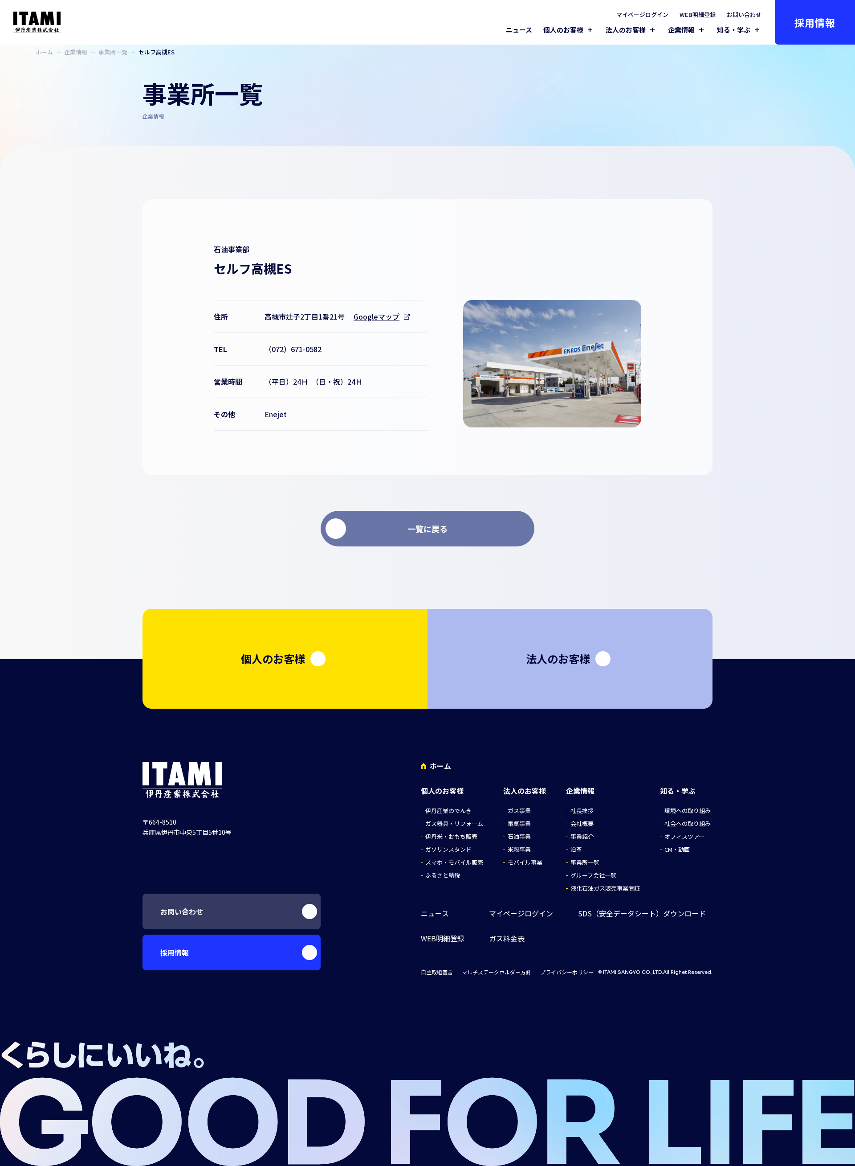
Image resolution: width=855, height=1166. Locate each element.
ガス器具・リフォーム (454, 823)
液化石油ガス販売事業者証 (605, 888)
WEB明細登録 (698, 14)
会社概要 (582, 823)
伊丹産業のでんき (448, 810)
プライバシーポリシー (567, 972)
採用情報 (814, 22)
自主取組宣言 (437, 972)
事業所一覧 (112, 52)
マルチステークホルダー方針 (496, 972)
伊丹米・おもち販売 (451, 836)
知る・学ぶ (733, 30)
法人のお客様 (626, 30)
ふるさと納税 (442, 875)
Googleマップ (376, 316)
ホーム (44, 52)
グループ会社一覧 (593, 875)
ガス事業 (519, 810)
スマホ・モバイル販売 (454, 862)
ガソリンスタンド (448, 849)
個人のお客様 (563, 30)
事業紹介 (582, 836)
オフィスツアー (684, 836)
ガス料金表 (507, 938)
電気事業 (519, 823)
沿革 (576, 849)
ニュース (519, 29)
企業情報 (681, 30)
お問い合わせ (744, 14)
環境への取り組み (687, 810)
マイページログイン (642, 14)
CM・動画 (677, 849)
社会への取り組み (687, 823)
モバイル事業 (525, 862)
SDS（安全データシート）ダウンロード (642, 913)
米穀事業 (519, 849)
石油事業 (519, 836)
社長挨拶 (582, 810)
